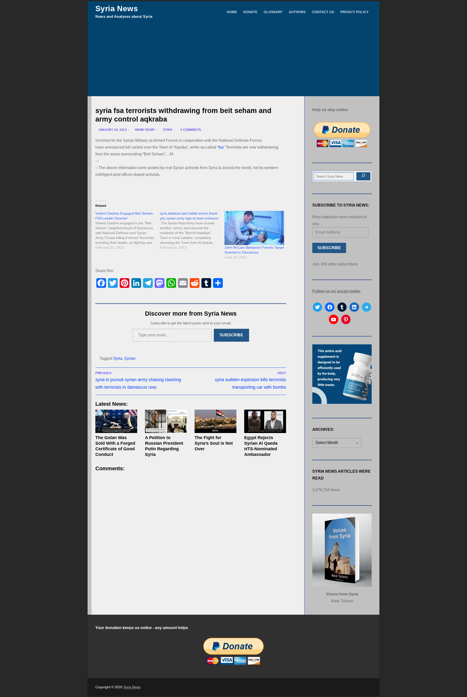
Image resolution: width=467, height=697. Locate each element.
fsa (221, 147)
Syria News (116, 8)
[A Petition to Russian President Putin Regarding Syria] (166, 421)
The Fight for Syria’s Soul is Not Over (214, 443)
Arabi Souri (144, 129)
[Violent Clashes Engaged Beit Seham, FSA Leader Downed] (127, 230)
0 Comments (190, 129)
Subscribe (231, 335)
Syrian (129, 358)
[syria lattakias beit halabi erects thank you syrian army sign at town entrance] (192, 230)
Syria (167, 129)
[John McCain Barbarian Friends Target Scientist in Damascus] (254, 228)
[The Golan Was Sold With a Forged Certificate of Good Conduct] (116, 421)
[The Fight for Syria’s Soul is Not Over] (215, 421)
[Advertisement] (233, 60)
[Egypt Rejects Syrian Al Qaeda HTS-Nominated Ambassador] (265, 421)
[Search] (363, 176)
